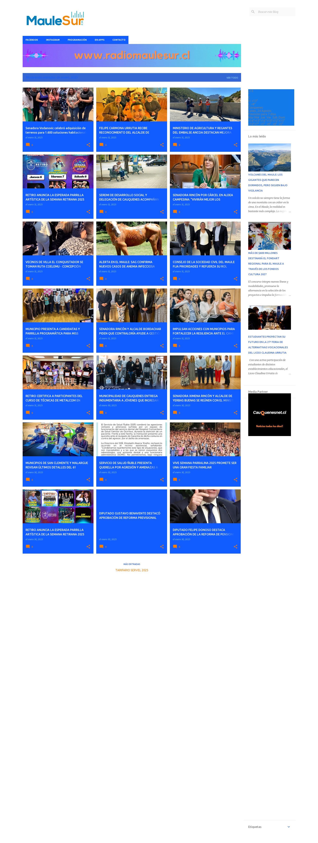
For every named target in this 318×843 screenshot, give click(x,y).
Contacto (119, 40)
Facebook (32, 40)
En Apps (99, 40)
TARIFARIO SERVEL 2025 (131, 570)
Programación (77, 40)
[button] (88, 145)
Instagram (53, 40)
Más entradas (131, 564)
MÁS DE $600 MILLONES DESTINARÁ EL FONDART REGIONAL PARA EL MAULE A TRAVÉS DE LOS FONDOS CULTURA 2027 (266, 264)
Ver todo (232, 78)
